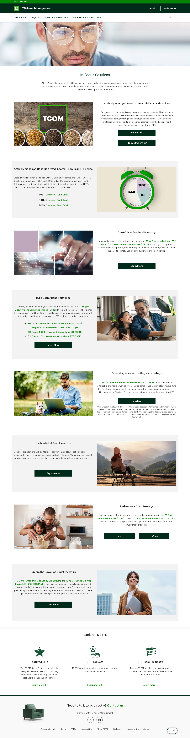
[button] (153, 8)
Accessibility (87, 729)
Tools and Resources (55, 18)
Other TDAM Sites (21, 2)
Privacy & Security (48, 729)
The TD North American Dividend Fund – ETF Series (127, 383)
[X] (90, 720)
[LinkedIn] (100, 720)
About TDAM (102, 729)
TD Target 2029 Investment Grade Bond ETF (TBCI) (54, 328)
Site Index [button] (117, 729)
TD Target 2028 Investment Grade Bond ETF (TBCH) (55, 323)
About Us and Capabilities (85, 18)
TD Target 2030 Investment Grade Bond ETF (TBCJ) (55, 332)
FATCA (74, 729)
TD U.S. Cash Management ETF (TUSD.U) (152, 518)
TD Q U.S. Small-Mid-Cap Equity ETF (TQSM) (38, 581)
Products (19, 18)
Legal (63, 729)
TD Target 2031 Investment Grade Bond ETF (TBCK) (55, 336)
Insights (34, 18)
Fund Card (62, 195)
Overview (50, 195)
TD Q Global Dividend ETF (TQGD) (131, 244)
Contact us (115, 705)
